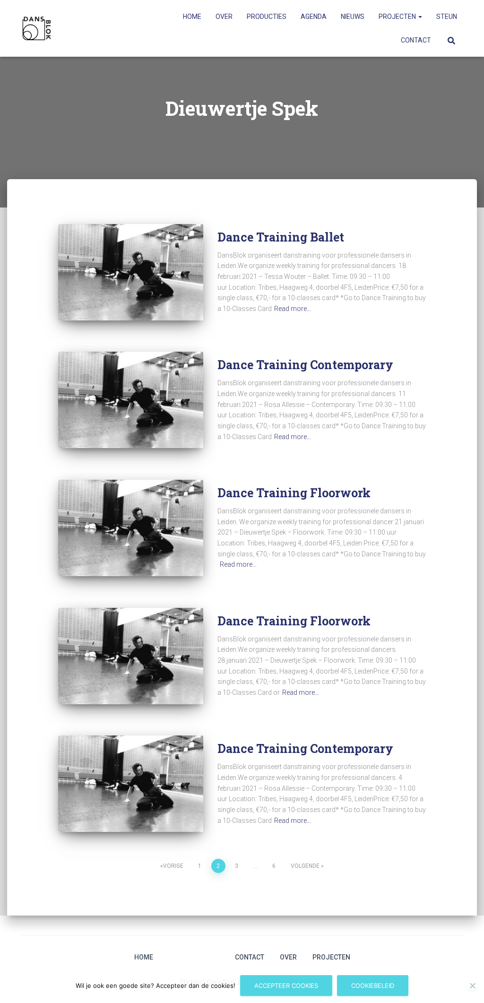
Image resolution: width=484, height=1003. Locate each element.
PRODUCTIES (266, 16)
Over (288, 957)
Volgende (305, 866)
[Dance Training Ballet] (130, 272)
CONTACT (416, 40)
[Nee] (472, 985)
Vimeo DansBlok (202, 957)
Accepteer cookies (286, 985)
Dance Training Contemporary (305, 364)
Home (143, 957)
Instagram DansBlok (169, 957)
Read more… (292, 308)
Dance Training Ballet (280, 237)
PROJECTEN (398, 16)
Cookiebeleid (372, 985)
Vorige (173, 866)
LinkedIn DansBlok (218, 957)
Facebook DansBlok (185, 957)
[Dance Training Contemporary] (130, 400)
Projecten (331, 957)
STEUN (446, 16)
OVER (224, 16)
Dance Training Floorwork (294, 493)
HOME (192, 16)
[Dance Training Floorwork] (130, 528)
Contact (249, 957)
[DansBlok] (36, 28)
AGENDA (314, 16)
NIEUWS (352, 16)
